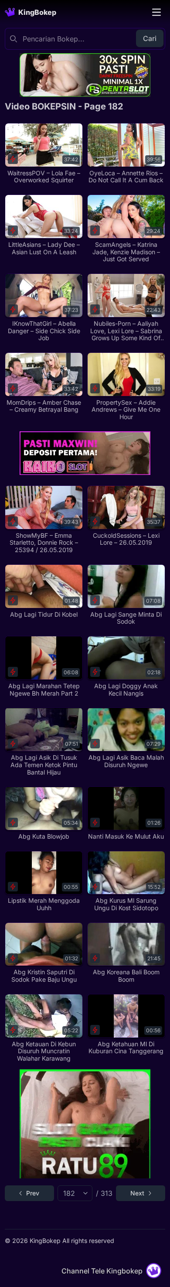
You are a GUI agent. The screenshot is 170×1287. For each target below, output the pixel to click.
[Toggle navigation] (156, 12)
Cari (149, 38)
